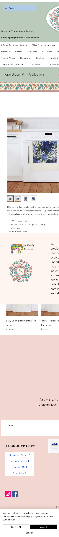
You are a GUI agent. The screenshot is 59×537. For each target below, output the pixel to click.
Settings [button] (29, 532)
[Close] (54, 513)
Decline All (16, 527)
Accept (43, 527)
